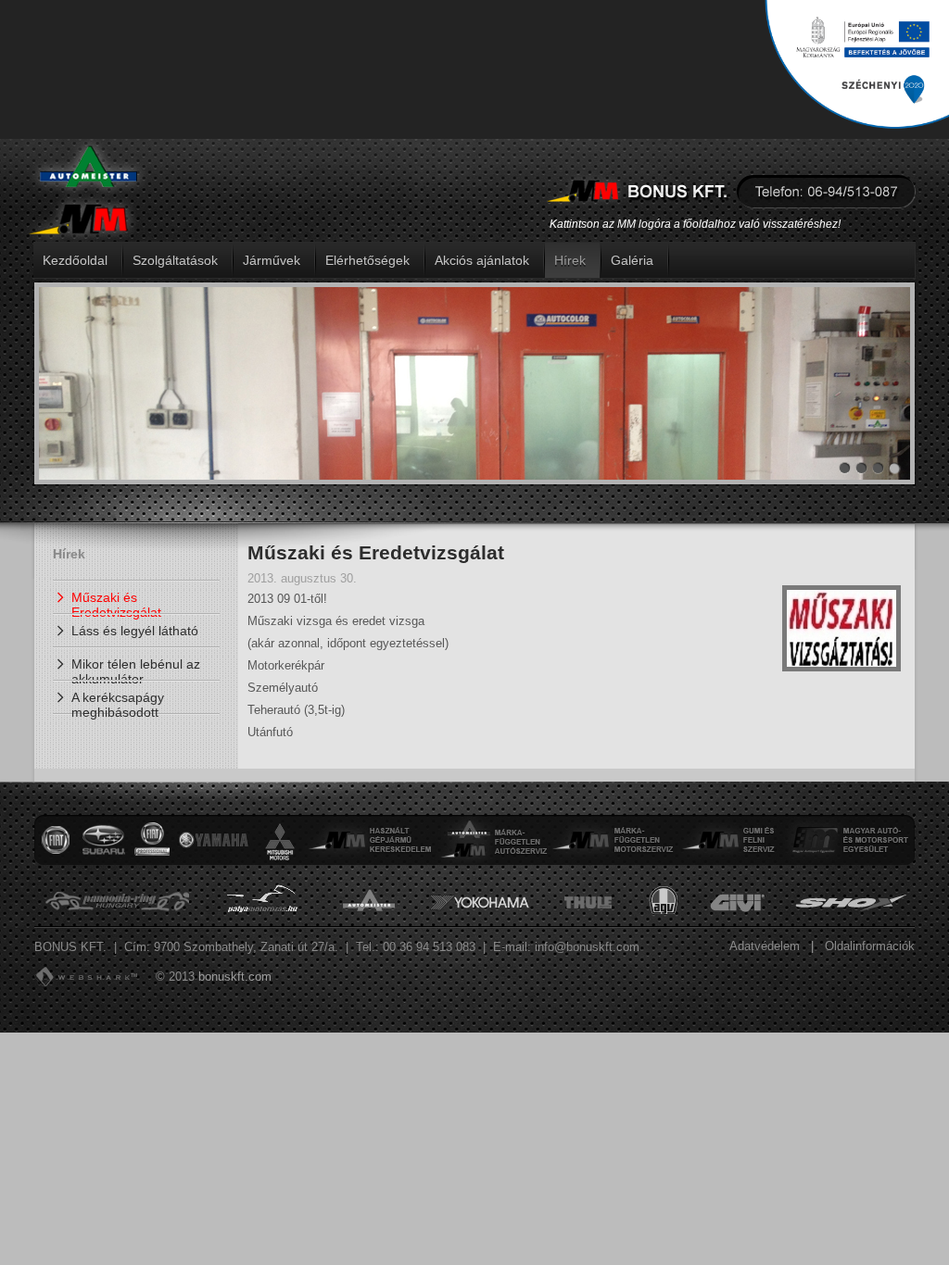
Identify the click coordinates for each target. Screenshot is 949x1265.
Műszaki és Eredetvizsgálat (116, 601)
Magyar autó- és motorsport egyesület (848, 840)
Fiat (55, 840)
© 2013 (175, 976)
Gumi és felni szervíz (729, 840)
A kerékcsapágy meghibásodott (117, 702)
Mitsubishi (280, 840)
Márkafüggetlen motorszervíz (613, 840)
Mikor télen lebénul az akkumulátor (135, 668)
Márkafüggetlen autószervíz (492, 840)
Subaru (103, 840)
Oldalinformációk (870, 946)
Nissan (152, 840)
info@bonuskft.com (587, 947)
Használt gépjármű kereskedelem (372, 840)
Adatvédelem (764, 946)
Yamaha (213, 840)
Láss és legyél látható (134, 630)
